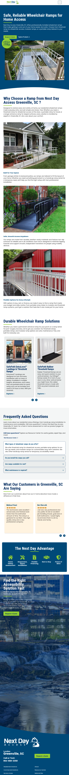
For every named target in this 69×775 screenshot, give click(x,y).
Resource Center (40, 770)
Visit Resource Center (10, 438)
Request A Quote (10, 37)
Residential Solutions (10, 767)
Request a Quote (42, 756)
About (37, 767)
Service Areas (8, 773)
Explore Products (23, 37)
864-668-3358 (10, 761)
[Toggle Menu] (59, 2)
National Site (39, 773)
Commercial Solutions (11, 770)
